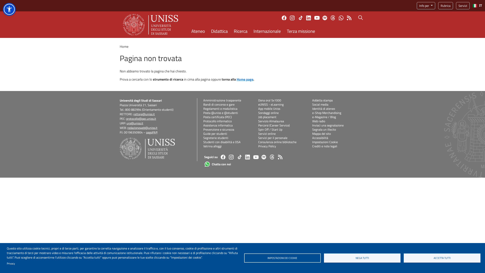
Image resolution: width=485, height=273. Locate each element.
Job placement (267, 117)
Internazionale (267, 31)
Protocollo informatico (217, 121)
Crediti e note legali (324, 146)
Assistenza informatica (218, 125)
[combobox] (477, 6)
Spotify (324, 18)
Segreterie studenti (215, 138)
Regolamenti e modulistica (220, 109)
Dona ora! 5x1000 (269, 100)
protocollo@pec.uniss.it (141, 118)
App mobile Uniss (269, 109)
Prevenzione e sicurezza (218, 129)
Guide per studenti (215, 134)
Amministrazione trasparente (222, 100)
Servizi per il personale (272, 138)
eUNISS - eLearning (271, 104)
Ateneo (198, 31)
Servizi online (267, 134)
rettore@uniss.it (144, 114)
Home (124, 46)
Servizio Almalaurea (271, 121)
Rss (349, 18)
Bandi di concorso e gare (219, 104)
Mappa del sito (321, 134)
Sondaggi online (268, 113)
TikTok (300, 17)
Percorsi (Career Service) (274, 125)
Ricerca (240, 31)
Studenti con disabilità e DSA (222, 142)
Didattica (219, 31)
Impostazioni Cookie (325, 142)
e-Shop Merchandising (326, 113)
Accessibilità (320, 138)
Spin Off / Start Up (270, 129)
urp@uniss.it (135, 123)
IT (480, 6)
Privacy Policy (267, 146)
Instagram (292, 18)
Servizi (462, 5)
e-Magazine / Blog (324, 117)
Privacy (11, 263)
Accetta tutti (442, 258)
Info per (424, 5)
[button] (9, 9)
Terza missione (301, 31)
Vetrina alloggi (212, 146)
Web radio (318, 121)
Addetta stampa (322, 100)
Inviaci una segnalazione (328, 125)
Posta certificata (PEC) (217, 117)
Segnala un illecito (324, 129)
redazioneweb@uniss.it (142, 128)
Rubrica (446, 5)
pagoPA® (152, 132)
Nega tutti (362, 258)
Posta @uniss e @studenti (220, 113)
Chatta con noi (341, 18)
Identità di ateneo (323, 109)
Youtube (317, 17)
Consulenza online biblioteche (277, 142)
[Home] (150, 24)
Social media (320, 104)
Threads (333, 17)
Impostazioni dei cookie (282, 258)
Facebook (284, 18)
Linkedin (308, 18)
